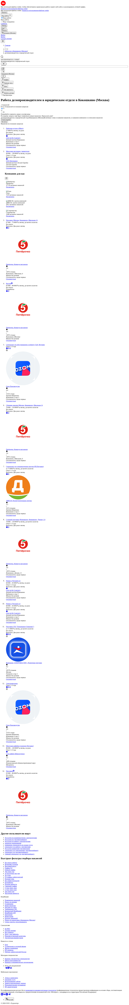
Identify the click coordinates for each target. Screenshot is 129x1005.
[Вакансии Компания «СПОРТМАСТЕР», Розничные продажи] (66, 649)
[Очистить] (3, 64)
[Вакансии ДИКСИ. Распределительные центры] (66, 487)
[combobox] (10, 59)
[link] (4, 30)
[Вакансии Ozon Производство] (66, 368)
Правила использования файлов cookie (35, 10)
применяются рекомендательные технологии (40, 990)
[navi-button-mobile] (3, 41)
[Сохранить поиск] (3, 69)
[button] (3, 35)
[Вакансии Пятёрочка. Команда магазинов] (66, 246)
